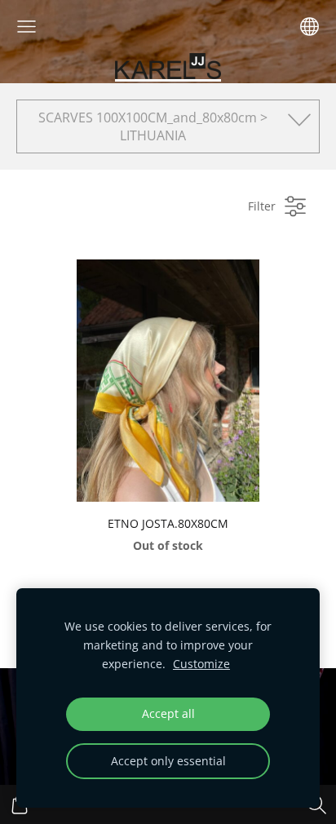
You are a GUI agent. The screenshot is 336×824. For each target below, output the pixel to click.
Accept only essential (168, 761)
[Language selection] (309, 26)
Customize (201, 663)
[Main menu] (26, 26)
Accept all (168, 713)
